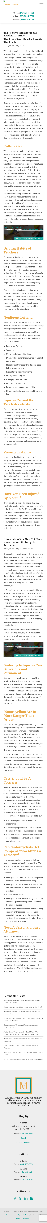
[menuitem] (40, 4)
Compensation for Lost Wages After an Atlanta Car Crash (23, 1007)
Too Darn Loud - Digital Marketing (18, 1215)
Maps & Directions (23, 1142)
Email (23, 1138)
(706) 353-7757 (27, 16)
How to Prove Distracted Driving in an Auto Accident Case (23, 1059)
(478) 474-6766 (27, 19)
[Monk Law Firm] (19, 4)
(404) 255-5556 (27, 13)
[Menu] (40, 4)
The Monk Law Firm (26, 46)
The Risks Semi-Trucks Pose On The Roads (23, 41)
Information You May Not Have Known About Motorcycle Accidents (23, 542)
